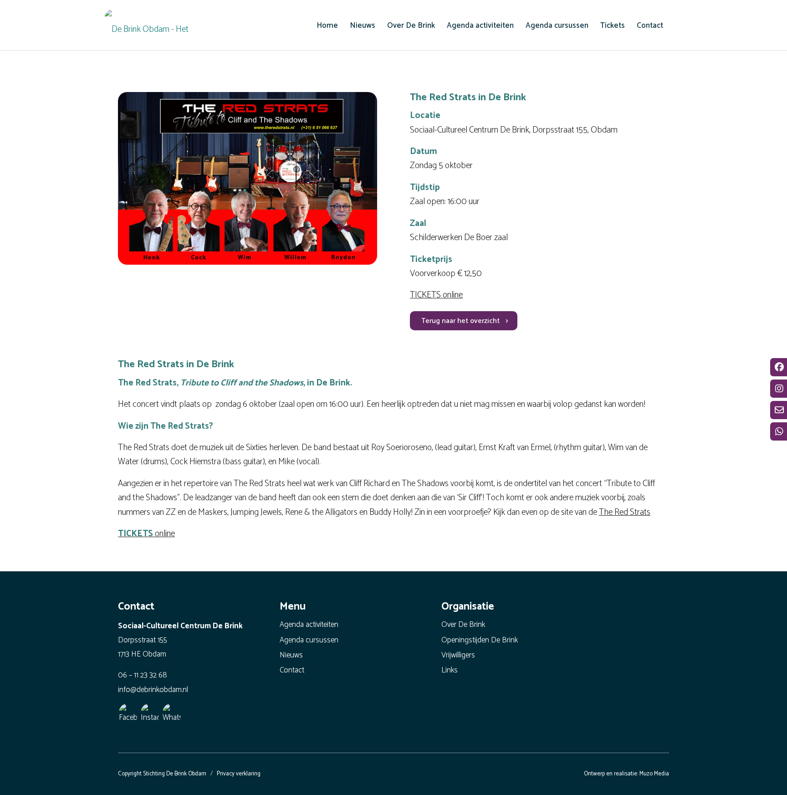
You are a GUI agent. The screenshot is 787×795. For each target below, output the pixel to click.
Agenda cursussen (309, 640)
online (146, 534)
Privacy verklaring (239, 774)
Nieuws (291, 655)
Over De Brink (463, 624)
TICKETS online (436, 295)
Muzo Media (654, 774)
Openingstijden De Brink (479, 640)
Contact (292, 670)
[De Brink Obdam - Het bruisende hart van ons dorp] (149, 27)
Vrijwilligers (458, 655)
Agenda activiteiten (309, 624)
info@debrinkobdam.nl (153, 689)
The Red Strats (624, 512)
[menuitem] (327, 25)
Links (449, 670)
